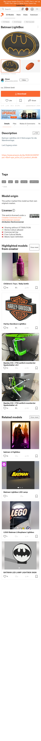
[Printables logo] (2, 15)
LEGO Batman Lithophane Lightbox (18, 532)
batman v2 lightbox (11, 452)
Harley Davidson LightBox (14, 324)
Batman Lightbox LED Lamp (15, 492)
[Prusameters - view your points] (26, 9)
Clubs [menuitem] (25, 15)
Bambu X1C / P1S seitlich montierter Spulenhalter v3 (19, 404)
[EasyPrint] (22, 9)
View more (34, 247)
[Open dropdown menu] (38, 27)
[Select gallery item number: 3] (20, 399)
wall (3, 182)
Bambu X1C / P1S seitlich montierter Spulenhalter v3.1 (19, 364)
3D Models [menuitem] (10, 15)
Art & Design (17, 22)
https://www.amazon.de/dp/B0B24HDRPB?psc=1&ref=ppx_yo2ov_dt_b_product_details (20, 156)
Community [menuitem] (34, 15)
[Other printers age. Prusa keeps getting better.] (20, 114)
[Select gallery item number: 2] (21, 279)
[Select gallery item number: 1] (19, 279)
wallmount (34, 182)
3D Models (6, 22)
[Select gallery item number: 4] (22, 399)
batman (24, 182)
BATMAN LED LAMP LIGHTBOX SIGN (20, 572)
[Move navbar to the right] (38, 14)
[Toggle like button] (4, 287)
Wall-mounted (30, 22)
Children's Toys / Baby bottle (16, 284)
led (17, 182)
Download (21, 94)
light (10, 182)
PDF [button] (36, 133)
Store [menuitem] (19, 15)
